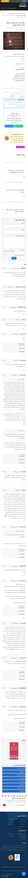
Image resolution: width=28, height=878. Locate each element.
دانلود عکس (22, 781)
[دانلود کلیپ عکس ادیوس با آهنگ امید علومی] (14, 182)
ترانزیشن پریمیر (10, 824)
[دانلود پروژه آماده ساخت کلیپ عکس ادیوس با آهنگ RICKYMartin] (14, 163)
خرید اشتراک (4, 1)
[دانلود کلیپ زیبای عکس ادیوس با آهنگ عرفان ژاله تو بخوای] (14, 202)
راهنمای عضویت (22, 836)
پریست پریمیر (22, 778)
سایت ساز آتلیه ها (10, 834)
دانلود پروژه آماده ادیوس (21, 15)
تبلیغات (11, 836)
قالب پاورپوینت (22, 791)
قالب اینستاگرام (10, 819)
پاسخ (24, 281)
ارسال (14, 258)
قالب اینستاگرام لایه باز (20, 775)
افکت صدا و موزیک (21, 768)
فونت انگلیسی (22, 784)
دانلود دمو (22, 60)
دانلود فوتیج (22, 771)
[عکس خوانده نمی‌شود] (8, 251)
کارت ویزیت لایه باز (22, 821)
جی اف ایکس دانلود (22, 13)
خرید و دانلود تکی (9, 126)
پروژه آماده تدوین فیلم (13, 13)
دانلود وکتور (10, 821)
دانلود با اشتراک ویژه (19, 126)
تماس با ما (23, 838)
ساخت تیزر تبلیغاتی (21, 834)
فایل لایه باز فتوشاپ (21, 788)
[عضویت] (4, 805)
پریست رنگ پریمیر (22, 826)
